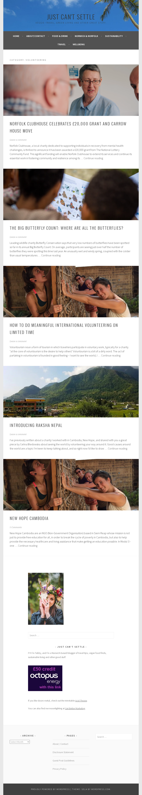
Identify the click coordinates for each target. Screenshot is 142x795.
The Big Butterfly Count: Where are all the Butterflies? (66, 228)
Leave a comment (18, 140)
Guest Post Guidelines (63, 760)
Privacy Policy (59, 768)
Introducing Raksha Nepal (36, 425)
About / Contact (60, 743)
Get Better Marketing (75, 708)
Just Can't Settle (71, 16)
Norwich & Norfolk (86, 36)
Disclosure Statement (63, 752)
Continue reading (93, 158)
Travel (61, 44)
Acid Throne (81, 700)
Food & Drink (60, 36)
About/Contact (35, 36)
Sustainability (114, 36)
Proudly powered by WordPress (50, 789)
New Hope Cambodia (29, 518)
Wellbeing (79, 44)
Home (16, 36)
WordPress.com (100, 789)
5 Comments (16, 527)
